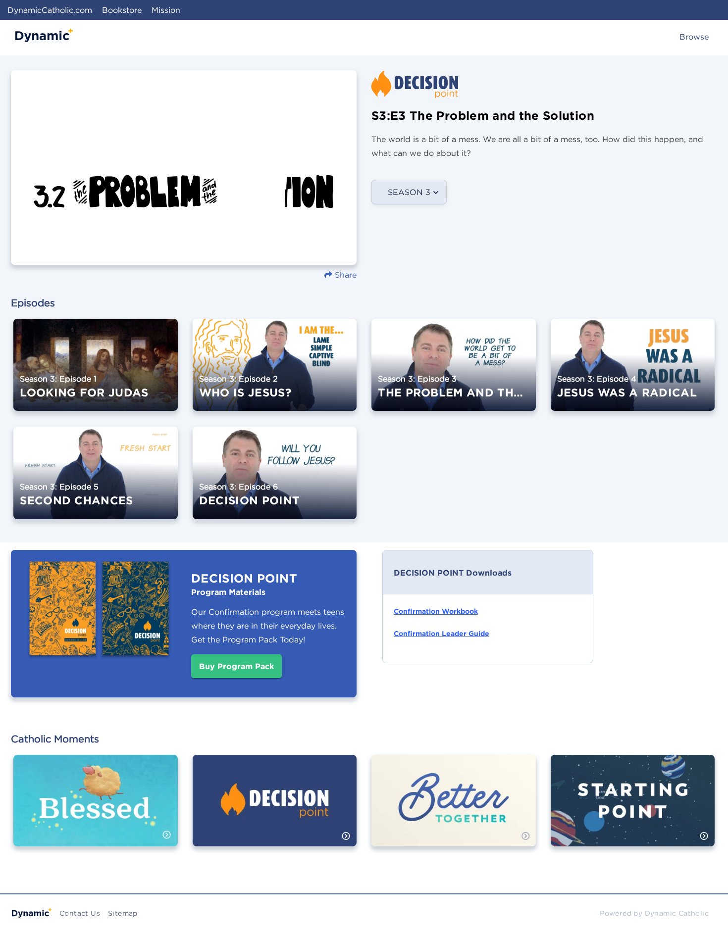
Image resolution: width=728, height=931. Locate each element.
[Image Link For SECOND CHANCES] (95, 480)
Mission (166, 10)
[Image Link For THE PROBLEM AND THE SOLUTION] (453, 372)
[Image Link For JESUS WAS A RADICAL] (633, 372)
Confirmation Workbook (436, 611)
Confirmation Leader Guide (441, 633)
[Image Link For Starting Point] (633, 808)
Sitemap (123, 913)
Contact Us (79, 913)
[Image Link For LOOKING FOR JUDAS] (95, 372)
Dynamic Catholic (677, 913)
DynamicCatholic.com (49, 10)
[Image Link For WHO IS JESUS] (275, 372)
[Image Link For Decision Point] (275, 808)
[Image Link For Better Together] (453, 808)
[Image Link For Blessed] (95, 808)
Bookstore (122, 10)
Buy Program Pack (236, 666)
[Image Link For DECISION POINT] (275, 480)
